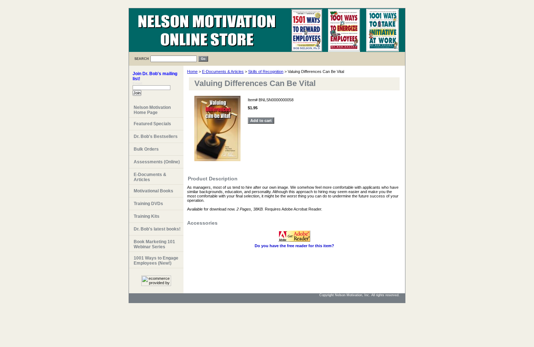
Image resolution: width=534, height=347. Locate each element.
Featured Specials (152, 123)
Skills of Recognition (265, 71)
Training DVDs (148, 203)
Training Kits (146, 216)
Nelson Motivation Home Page (152, 110)
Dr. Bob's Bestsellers (156, 136)
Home (192, 71)
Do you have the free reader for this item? (294, 246)
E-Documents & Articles (223, 71)
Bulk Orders (146, 149)
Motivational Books (153, 190)
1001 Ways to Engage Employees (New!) (156, 261)
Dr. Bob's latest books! (157, 229)
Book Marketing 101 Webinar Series (154, 244)
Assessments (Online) (157, 161)
